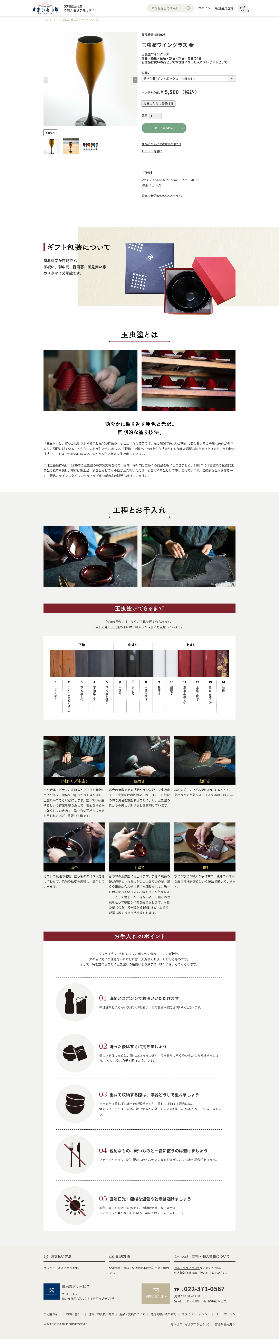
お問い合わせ (74, 1314)
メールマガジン (225, 1314)
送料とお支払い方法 (101, 1314)
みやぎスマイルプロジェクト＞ (191, 1324)
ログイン (204, 8)
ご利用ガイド (52, 1314)
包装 (146, 73)
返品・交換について (187, 1268)
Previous (46, 80)
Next (135, 80)
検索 (188, 8)
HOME (47, 19)
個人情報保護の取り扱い (190, 1273)
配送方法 (123, 1256)
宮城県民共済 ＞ (225, 1324)
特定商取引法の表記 (163, 1314)
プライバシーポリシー (196, 1314)
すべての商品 (61, 19)
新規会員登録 (224, 8)
